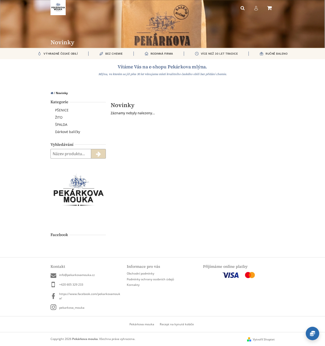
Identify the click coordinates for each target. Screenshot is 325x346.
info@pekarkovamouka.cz (77, 275)
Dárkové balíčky (67, 131)
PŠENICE (62, 110)
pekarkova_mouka (71, 308)
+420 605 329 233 (71, 284)
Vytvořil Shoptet (264, 339)
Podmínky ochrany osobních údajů (150, 279)
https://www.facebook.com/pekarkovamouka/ (89, 296)
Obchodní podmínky (140, 273)
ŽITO (59, 117)
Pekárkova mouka (141, 324)
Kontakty (133, 285)
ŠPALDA (61, 124)
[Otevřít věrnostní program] (312, 333)
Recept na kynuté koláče (177, 324)
